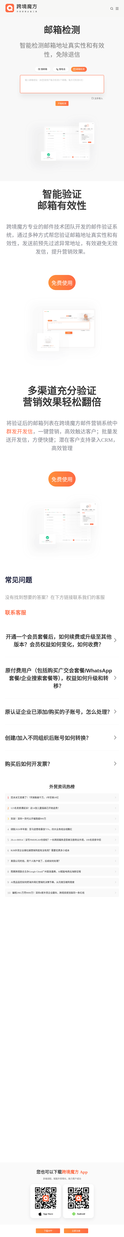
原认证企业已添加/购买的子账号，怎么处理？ (58, 712)
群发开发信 (19, 432)
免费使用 (62, 283)
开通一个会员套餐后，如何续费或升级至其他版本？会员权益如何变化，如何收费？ (59, 640)
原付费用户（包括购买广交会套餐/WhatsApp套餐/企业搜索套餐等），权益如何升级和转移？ (58, 678)
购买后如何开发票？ (29, 764)
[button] (111, 8)
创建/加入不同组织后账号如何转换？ (48, 738)
